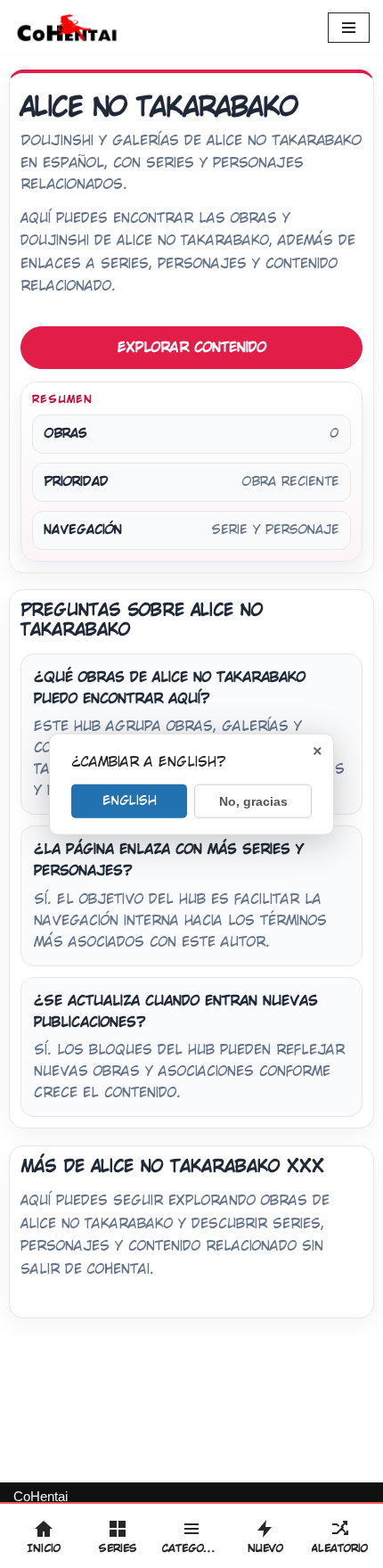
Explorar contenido (192, 347)
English (129, 800)
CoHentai (40, 1496)
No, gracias (253, 801)
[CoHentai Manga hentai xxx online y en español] (66, 27)
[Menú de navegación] (349, 27)
